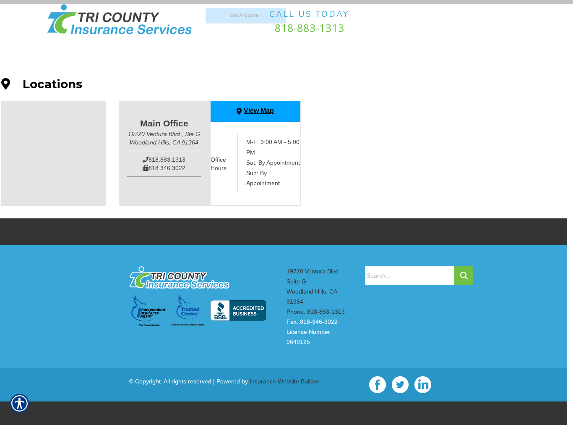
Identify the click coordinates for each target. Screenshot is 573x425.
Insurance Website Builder (284, 381)
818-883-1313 (309, 28)
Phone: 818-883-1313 (315, 311)
